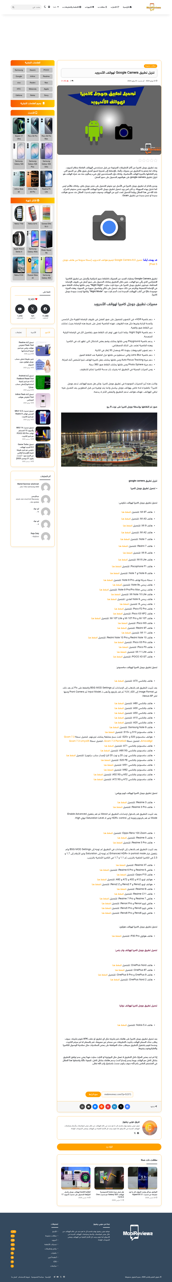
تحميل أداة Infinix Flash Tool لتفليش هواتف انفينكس (24, 397)
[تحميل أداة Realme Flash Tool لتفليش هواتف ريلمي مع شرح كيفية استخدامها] (43, 348)
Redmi (32, 83)
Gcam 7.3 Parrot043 (115, 741)
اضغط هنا (126, 512)
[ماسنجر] (95, 1106)
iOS (55, 1262)
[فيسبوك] (127, 1106)
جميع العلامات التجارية (31, 103)
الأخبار (114, 7)
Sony (46, 95)
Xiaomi (32, 70)
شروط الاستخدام (24, 1277)
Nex (46, 83)
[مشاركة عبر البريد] (88, 1106)
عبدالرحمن (35, 496)
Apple (46, 89)
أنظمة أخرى (52, 1257)
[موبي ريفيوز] (153, 7)
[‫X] (121, 1106)
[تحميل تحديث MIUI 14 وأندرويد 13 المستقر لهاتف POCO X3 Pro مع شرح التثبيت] (43, 434)
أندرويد (54, 1240)
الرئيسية (126, 7)
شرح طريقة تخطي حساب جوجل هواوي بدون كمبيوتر (24, 362)
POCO (46, 70)
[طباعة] (82, 1106)
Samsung (19, 70)
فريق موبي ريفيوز (131, 1122)
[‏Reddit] (101, 1106)
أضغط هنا (117, 585)
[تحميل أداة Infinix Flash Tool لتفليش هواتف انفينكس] (43, 400)
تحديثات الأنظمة (50, 1245)
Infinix (32, 76)
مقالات (102, 7)
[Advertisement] (86, 37)
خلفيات (54, 1253)
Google (19, 76)
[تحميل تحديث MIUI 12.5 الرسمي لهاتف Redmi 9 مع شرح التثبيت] (43, 417)
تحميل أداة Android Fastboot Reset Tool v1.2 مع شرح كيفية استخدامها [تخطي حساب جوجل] (24, 381)
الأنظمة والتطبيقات (71, 7)
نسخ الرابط (93, 1094)
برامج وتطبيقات (51, 1249)
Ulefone (19, 95)
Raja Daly (35, 533)
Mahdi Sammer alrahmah (28, 484)
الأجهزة (89, 7)
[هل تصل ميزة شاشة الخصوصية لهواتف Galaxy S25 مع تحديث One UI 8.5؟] (109, 1178)
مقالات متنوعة (150, 66)
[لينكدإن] (114, 1106)
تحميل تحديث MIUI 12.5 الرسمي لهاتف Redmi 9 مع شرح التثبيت (24, 414)
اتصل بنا (14, 1277)
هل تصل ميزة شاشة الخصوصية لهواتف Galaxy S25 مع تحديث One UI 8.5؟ (110, 1194)
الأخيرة (33, 332)
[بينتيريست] (108, 1106)
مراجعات (53, 1266)
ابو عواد (36, 509)
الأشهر (47, 332)
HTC (19, 89)
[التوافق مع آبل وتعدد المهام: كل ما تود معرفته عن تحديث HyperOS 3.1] (142, 1178)
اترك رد (109, 1147)
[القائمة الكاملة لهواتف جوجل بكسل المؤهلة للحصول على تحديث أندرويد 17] (75, 1178)
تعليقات (18, 332)
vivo (19, 83)
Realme (46, 76)
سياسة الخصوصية (37, 1277)
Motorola (32, 89)
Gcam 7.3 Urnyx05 (79, 741)
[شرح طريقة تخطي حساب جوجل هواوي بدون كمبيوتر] (43, 365)
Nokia (32, 95)
